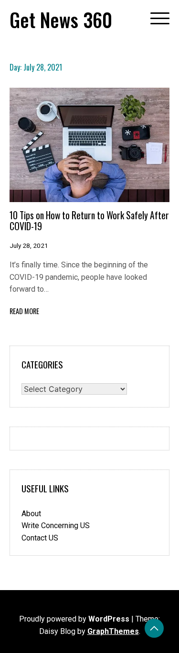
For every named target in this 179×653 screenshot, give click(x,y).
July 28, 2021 (29, 245)
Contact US (39, 537)
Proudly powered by (74, 618)
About (31, 513)
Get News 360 (61, 19)
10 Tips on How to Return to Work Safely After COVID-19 (89, 220)
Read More (24, 311)
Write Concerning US (55, 525)
